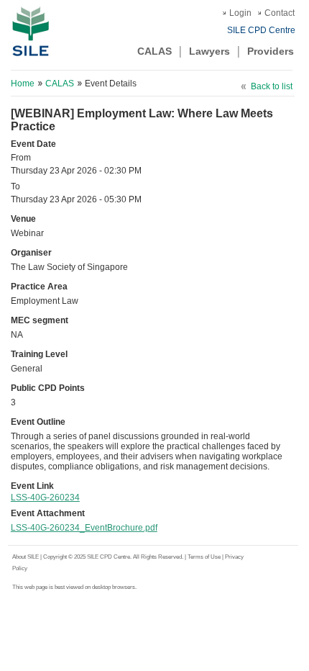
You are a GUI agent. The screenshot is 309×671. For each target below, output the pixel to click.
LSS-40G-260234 (45, 497)
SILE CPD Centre (261, 30)
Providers (270, 51)
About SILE (25, 557)
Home (22, 83)
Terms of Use (205, 557)
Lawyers (209, 51)
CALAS (154, 51)
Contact (279, 13)
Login (240, 13)
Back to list (271, 86)
